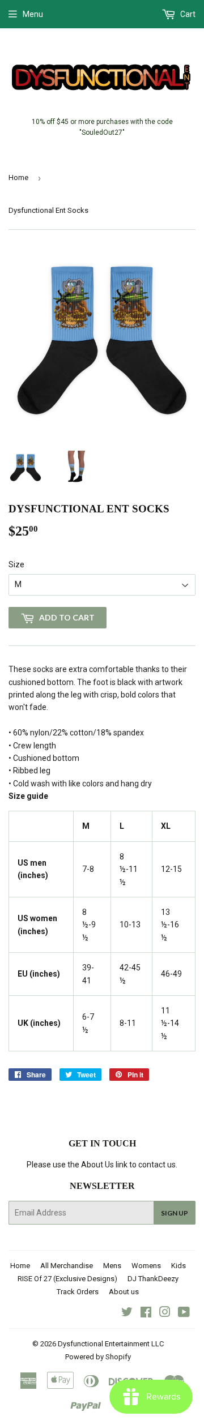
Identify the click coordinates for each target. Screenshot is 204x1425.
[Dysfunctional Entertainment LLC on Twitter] (127, 1313)
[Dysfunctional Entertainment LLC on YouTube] (184, 1313)
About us (124, 1291)
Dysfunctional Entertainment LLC (111, 1344)
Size (16, 564)
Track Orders (78, 1291)
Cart (187, 14)
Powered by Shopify (98, 1357)
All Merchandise (66, 1265)
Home (18, 177)
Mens (112, 1265)
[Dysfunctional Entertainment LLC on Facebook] (146, 1313)
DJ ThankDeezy (153, 1278)
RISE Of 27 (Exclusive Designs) (67, 1278)
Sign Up (174, 1213)
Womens (146, 1265)
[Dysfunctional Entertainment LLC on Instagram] (165, 1313)
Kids (178, 1265)
